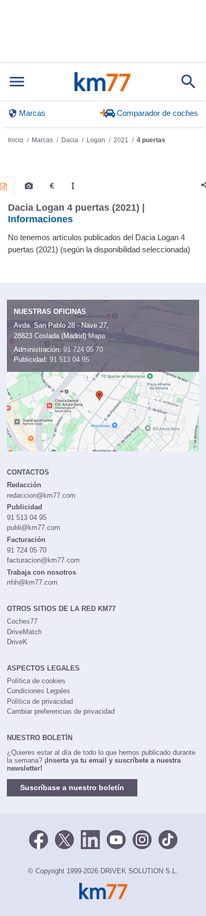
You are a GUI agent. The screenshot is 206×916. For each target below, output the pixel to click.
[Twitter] (64, 838)
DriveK (17, 642)
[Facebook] (38, 838)
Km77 (102, 81)
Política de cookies (36, 681)
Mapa (96, 336)
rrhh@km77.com (32, 582)
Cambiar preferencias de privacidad (61, 711)
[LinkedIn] (90, 838)
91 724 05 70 (83, 349)
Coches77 (22, 621)
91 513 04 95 (69, 359)
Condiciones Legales (38, 691)
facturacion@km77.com (43, 560)
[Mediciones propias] (72, 186)
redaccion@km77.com (41, 495)
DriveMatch (24, 632)
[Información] (4, 186)
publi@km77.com (33, 527)
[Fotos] (29, 186)
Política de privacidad (40, 701)
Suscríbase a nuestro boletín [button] (72, 787)
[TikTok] (167, 838)
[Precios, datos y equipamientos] (52, 186)
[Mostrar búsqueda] (188, 81)
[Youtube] (116, 838)
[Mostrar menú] (17, 82)
